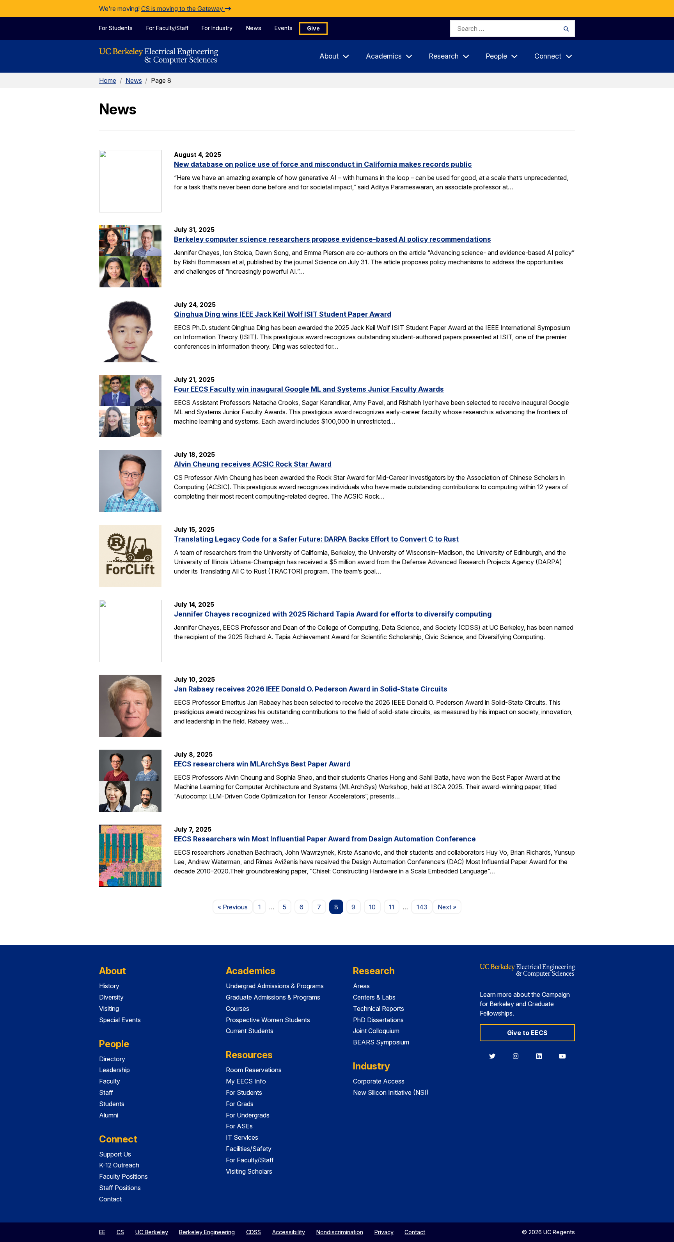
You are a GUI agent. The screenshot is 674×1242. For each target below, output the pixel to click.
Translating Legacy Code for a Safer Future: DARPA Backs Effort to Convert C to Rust (316, 539)
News (253, 28)
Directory (112, 1059)
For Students (116, 28)
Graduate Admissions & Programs (273, 997)
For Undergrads (248, 1115)
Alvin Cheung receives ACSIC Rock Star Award (253, 464)
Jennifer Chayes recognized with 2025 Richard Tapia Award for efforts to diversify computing (333, 614)
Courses (237, 1008)
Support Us (115, 1154)
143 (422, 907)
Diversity (111, 997)
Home (107, 80)
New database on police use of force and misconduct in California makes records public (323, 164)
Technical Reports (378, 1008)
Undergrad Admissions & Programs (275, 986)
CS (120, 1232)
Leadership (114, 1070)
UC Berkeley (151, 1232)
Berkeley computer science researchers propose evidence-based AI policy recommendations (332, 239)
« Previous (235, 907)
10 (372, 907)
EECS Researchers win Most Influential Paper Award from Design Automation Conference (325, 839)
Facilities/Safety (248, 1149)
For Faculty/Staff (167, 28)
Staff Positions (120, 1188)
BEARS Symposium (381, 1042)
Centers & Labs (374, 997)
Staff (106, 1092)
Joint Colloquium (376, 1031)
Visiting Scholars (249, 1171)
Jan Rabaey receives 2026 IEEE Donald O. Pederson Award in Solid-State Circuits (310, 689)
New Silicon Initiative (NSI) (391, 1092)
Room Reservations (254, 1070)
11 (391, 907)
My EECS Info (246, 1081)
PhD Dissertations (378, 1020)
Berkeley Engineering (207, 1232)
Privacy (384, 1232)
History (109, 986)
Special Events (120, 1020)
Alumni (108, 1115)
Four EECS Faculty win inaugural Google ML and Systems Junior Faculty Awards (309, 389)
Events (284, 28)
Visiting (109, 1008)
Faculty (109, 1081)
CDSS (253, 1232)
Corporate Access (378, 1081)
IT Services (242, 1137)
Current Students (249, 1031)
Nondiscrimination (339, 1232)
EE (102, 1232)
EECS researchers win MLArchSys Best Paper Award (262, 764)
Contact (110, 1199)
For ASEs (239, 1126)
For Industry (217, 28)
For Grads (240, 1104)
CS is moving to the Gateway (183, 8)
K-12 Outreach (119, 1165)
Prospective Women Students (268, 1020)
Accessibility (288, 1232)
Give (313, 28)
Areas (361, 986)
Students (111, 1104)
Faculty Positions (123, 1176)
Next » (449, 907)
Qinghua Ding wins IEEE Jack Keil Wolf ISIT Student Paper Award (282, 314)
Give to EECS (527, 1033)
